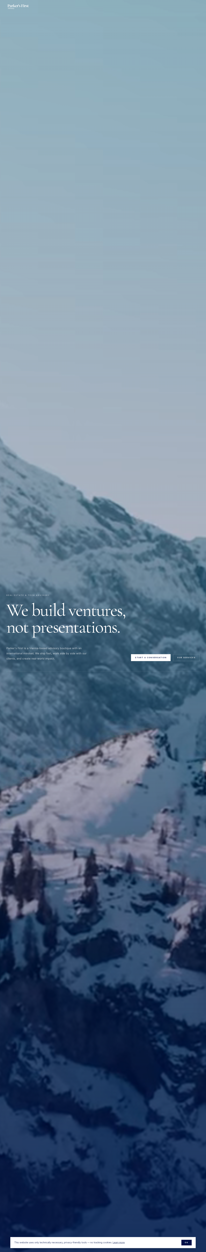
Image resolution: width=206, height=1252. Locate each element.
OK (186, 1242)
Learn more (119, 1242)
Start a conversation (151, 657)
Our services (186, 657)
